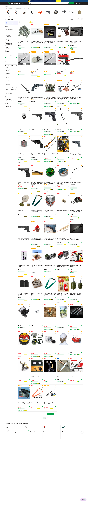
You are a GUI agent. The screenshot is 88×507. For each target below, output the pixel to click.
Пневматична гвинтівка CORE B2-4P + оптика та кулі (76, 98)
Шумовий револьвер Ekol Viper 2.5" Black (37, 154)
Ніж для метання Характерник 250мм (62, 376)
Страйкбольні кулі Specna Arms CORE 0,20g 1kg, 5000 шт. (23, 126)
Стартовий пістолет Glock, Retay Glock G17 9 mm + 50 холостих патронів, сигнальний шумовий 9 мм (50, 42)
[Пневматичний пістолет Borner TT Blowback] (76, 116)
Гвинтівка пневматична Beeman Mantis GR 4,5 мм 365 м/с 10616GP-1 (50, 69)
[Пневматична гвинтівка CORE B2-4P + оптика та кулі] (76, 87)
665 (56, 418)
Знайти (71, 3)
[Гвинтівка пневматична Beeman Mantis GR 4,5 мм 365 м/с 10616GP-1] (50, 59)
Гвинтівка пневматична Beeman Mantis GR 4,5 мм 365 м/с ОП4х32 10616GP (23, 70)
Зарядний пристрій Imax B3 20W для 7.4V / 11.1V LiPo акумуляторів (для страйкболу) (24, 322)
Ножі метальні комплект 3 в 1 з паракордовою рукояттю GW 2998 (76, 322)
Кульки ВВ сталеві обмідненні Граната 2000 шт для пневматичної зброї (37, 239)
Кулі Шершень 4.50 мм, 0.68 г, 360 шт (24, 349)
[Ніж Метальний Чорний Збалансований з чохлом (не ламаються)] (76, 229)
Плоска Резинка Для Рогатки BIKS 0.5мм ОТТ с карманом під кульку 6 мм (50, 294)
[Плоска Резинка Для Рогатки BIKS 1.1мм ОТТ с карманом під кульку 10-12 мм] (37, 201)
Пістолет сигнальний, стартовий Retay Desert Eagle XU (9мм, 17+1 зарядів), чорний (23, 239)
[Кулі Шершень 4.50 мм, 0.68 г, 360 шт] (24, 339)
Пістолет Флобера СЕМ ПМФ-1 (62, 41)
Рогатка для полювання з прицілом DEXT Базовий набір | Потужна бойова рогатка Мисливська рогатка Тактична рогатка (37, 376)
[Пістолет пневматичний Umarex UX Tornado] (37, 87)
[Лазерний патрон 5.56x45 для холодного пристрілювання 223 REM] (63, 229)
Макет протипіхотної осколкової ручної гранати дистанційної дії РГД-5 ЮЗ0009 (75, 294)
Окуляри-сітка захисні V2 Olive (49, 265)
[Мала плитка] (82, 19)
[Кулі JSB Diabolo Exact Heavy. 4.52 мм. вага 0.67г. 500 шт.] (24, 144)
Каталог (25, 3)
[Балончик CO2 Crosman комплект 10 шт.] (37, 312)
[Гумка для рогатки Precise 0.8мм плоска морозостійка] (37, 393)
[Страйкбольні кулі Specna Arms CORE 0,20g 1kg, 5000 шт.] (24, 116)
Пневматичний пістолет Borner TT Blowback (76, 126)
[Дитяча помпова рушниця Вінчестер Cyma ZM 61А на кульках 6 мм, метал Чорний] (37, 172)
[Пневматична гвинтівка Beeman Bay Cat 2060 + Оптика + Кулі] (7, 427)
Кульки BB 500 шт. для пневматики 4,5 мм (37, 266)
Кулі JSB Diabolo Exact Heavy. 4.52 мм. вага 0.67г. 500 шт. (23, 154)
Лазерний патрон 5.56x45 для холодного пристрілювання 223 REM (63, 239)
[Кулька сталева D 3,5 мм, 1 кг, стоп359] (24, 32)
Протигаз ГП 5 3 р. (21, 210)
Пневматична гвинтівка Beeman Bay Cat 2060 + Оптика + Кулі (15, 426)
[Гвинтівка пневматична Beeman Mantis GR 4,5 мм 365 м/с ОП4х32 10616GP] (24, 59)
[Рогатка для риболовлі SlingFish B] (50, 366)
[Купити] (29, 45)
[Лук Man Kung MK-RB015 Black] (76, 172)
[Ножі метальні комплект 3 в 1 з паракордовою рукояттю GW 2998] (76, 312)
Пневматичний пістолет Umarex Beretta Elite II (49, 126)
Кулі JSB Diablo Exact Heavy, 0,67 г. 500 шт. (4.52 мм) (76, 349)
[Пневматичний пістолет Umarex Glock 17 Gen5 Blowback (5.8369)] (76, 144)
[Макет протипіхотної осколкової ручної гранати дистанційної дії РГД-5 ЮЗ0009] (76, 283)
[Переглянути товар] (57, 124)
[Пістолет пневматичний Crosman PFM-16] (24, 172)
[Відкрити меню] (6, 3)
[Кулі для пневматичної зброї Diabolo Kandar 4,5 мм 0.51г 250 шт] (63, 256)
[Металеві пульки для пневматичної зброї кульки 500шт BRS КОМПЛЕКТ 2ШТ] (63, 283)
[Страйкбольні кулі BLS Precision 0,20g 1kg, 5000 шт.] (24, 256)
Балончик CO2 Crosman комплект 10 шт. (37, 322)
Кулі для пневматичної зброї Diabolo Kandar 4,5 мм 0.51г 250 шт (63, 266)
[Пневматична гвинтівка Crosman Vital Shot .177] (24, 87)
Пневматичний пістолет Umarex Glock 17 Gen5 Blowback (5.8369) (75, 154)
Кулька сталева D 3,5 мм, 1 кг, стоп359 (23, 42)
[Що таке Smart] (32, 22)
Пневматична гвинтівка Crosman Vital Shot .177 (23, 98)
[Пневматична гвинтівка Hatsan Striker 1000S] (76, 59)
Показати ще (7, 51)
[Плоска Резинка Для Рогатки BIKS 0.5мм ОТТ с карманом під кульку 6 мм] (50, 283)
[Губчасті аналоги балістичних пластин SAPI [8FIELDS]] (24, 283)
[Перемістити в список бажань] (29, 24)
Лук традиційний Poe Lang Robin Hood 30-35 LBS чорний (62, 126)
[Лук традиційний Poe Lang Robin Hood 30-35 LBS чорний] (63, 116)
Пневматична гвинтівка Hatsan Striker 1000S (75, 69)
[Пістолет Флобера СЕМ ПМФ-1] (63, 32)
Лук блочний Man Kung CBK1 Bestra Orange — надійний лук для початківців (50, 154)
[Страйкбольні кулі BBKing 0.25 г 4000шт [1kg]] (63, 312)
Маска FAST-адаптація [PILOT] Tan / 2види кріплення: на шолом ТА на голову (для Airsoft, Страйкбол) (63, 349)
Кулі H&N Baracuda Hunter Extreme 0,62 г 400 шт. (63, 183)
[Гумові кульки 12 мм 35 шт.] (50, 339)
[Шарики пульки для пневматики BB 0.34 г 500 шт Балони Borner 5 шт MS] (63, 87)
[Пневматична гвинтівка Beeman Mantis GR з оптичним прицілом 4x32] (25, 427)
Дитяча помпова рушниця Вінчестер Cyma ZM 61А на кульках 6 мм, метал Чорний (37, 183)
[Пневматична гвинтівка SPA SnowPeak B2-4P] (50, 393)
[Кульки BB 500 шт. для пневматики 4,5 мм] (37, 256)
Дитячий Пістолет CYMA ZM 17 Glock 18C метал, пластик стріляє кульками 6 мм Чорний (50, 239)
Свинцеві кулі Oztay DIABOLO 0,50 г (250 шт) (37, 69)
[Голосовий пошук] (68, 3)
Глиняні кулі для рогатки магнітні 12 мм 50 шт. (37, 294)
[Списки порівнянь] (79, 3)
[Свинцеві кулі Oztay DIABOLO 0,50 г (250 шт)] (37, 59)
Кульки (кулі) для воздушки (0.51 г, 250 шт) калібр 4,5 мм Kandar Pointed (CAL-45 (76, 211)
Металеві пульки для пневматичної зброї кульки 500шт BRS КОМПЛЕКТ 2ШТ (63, 294)
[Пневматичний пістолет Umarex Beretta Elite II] (50, 116)
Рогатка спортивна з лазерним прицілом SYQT (75, 266)
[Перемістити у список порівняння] (29, 26)
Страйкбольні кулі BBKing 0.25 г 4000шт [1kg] (62, 322)
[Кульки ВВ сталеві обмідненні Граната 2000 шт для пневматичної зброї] (37, 229)
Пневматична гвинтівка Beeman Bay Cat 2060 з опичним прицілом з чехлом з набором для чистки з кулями (76, 376)
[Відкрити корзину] (82, 3)
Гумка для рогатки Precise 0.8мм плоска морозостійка (36, 403)
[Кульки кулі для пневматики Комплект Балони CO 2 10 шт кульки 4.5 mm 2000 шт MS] (50, 312)
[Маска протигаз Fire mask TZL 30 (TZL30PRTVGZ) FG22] (50, 201)
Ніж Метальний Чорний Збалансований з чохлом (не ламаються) (75, 239)
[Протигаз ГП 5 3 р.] (24, 201)
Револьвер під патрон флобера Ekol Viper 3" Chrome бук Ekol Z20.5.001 (37, 42)
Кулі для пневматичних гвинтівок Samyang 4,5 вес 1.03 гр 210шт (49, 183)
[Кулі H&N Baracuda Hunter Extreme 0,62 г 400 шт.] (63, 172)
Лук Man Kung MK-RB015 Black (75, 182)
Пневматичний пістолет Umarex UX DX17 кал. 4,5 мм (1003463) (37, 126)
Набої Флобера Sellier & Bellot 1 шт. (63, 210)
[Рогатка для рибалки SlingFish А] (24, 366)
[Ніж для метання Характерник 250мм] (63, 366)
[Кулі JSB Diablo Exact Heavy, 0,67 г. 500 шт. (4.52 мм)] (76, 339)
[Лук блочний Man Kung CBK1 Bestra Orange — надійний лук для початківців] (50, 144)
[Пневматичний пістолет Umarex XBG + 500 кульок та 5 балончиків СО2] (24, 393)
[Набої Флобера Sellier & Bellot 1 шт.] (63, 201)
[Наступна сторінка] (81, 418)
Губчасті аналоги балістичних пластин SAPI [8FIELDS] (23, 294)
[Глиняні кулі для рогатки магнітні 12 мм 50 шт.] (37, 283)
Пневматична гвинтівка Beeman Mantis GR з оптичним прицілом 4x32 (34, 426)
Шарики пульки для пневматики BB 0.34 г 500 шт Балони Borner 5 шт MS (63, 98)
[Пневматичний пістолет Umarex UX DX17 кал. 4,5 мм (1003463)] (37, 116)
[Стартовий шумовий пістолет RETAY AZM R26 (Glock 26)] (76, 32)
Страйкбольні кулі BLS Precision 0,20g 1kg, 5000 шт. (23, 266)
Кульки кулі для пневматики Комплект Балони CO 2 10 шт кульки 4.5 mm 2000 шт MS (49, 322)
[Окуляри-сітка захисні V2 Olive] (50, 256)
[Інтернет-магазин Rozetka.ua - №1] (14, 3)
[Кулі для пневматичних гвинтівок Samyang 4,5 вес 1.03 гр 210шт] (50, 172)
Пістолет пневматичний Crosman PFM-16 (23, 183)
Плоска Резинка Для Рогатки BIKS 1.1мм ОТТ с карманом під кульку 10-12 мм (37, 211)
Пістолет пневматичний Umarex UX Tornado (37, 98)
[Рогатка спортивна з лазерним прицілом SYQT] (76, 256)
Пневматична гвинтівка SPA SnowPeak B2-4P (48, 403)
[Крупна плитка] (80, 19)
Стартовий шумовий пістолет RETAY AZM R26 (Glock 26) (76, 42)
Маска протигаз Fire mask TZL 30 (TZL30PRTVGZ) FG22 (49, 211)
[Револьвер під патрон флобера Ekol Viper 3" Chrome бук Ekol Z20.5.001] (37, 32)
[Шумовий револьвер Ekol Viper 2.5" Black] (37, 144)
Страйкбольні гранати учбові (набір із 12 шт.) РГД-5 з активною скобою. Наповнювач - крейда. (50, 98)
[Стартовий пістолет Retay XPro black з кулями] (63, 59)
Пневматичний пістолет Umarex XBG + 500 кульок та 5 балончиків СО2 (24, 403)
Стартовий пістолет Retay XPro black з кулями (63, 69)
